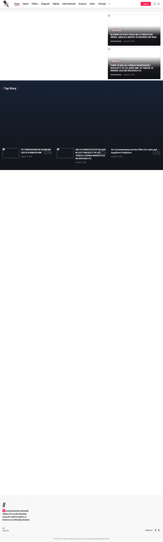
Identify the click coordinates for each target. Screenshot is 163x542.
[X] (158, 530)
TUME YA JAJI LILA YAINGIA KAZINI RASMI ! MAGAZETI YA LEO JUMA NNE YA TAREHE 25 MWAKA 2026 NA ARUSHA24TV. (131, 68)
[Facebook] (155, 530)
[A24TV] (6, 4)
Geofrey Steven (115, 41)
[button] (109, 4)
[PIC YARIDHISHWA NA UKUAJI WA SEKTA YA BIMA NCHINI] (11, 153)
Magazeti (116, 61)
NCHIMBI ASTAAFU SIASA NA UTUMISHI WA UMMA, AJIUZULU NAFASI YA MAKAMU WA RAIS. (133, 35)
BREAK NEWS (117, 30)
